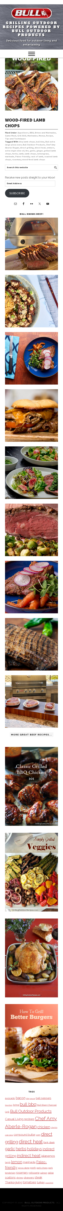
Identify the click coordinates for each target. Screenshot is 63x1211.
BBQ (32, 133)
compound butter (24, 1134)
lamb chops (30, 154)
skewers (29, 1177)
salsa (51, 1172)
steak (38, 1177)
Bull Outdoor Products (34, 145)
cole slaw (9, 1135)
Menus (42, 136)
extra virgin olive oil (15, 151)
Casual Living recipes (19, 1119)
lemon (16, 1162)
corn (38, 1135)
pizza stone (24, 1167)
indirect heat (28, 1155)
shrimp (19, 1177)
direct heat (40, 148)
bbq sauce (30, 1098)
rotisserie (34, 1172)
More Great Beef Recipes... (31, 734)
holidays (34, 1149)
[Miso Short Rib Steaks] (31, 383)
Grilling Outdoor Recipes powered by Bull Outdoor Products (31, 29)
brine (16, 1104)
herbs (15, 154)
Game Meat (10, 136)
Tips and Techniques (15, 139)
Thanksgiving (13, 1182)
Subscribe (17, 193)
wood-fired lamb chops (33, 160)
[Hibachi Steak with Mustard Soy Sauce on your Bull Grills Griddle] (31, 326)
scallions (10, 1177)
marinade (9, 157)
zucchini (49, 1182)
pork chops (42, 1168)
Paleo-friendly (22, 157)
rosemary (16, 160)
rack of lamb (37, 157)
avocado (10, 1098)
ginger (39, 151)
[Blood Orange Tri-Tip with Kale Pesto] (31, 498)
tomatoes (29, 1182)
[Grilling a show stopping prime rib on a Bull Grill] (31, 555)
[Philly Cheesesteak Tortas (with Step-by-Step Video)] (31, 440)
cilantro (54, 1127)
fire (27, 151)
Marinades (32, 136)
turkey (41, 1182)
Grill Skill (21, 136)
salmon (43, 1173)
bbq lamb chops (27, 142)
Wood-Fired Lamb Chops (25, 123)
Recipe (49, 136)
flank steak (49, 1142)
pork (33, 1167)
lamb (21, 154)
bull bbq (40, 142)
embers (50, 148)
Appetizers (23, 133)
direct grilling (27, 148)
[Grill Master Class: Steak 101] (31, 726)
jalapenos (48, 1156)
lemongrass (43, 154)
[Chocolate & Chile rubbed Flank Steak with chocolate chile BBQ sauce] (31, 669)
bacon (20, 1098)
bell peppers (43, 1098)
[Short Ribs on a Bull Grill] (31, 612)
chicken (43, 1127)
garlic (32, 151)
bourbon (8, 1105)
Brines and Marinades (45, 133)
